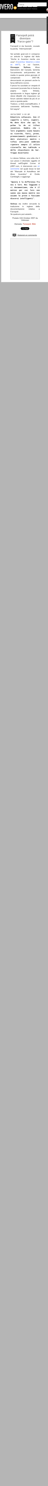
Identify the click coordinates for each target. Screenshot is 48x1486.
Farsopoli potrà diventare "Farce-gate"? (25, 38)
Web (34, 224)
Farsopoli (27, 224)
